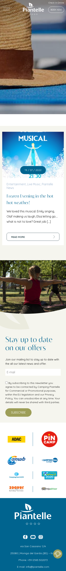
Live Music (34, 184)
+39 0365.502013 (37, 560)
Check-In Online (56, 3)
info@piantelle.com (37, 566)
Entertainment (16, 184)
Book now (56, 9)
